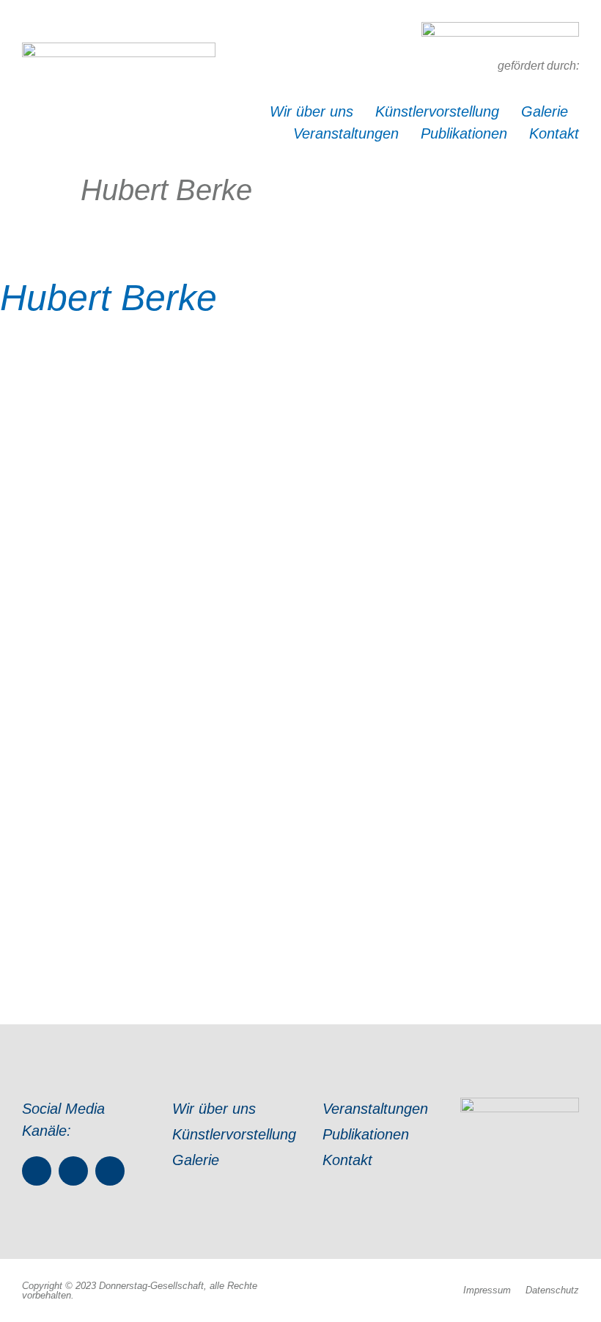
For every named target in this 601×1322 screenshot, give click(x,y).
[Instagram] (73, 1171)
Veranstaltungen (346, 133)
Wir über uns (311, 111)
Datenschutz (552, 1290)
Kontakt (554, 133)
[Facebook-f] (36, 1171)
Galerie (544, 111)
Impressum (487, 1290)
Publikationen (464, 133)
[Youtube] (110, 1171)
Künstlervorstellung (437, 111)
